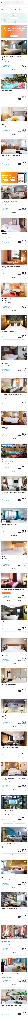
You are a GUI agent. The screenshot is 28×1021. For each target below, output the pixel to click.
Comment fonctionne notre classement (13, 11)
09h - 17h (14, 438)
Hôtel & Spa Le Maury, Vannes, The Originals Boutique (14, 491)
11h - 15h (14, 726)
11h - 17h (14, 245)
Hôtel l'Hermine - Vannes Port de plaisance (14, 361)
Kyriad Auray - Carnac (14, 122)
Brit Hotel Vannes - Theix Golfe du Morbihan (14, 588)
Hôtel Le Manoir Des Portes (14, 842)
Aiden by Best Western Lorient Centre (14, 907)
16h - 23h (20, 757)
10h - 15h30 (14, 503)
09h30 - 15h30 (8, 757)
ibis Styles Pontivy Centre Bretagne (14, 154)
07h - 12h (8, 920)
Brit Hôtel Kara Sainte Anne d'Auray (14, 459)
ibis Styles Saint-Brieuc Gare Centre (14, 1004)
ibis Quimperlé (14, 556)
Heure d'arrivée (5, 6)
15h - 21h (20, 822)
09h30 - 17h (14, 406)
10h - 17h (14, 69)
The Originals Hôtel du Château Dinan (14, 875)
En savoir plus (14, 35)
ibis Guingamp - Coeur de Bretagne (14, 265)
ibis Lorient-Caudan (14, 89)
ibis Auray (14, 233)
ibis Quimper (14, 426)
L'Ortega (14, 620)
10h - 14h (14, 1017)
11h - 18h (14, 789)
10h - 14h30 (14, 310)
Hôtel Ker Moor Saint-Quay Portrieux (14, 810)
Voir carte (15, 17)
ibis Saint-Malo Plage (14, 298)
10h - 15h (14, 568)
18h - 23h (20, 693)
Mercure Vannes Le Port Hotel (14, 523)
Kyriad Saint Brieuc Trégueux (14, 200)
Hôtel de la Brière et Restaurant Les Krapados (14, 777)
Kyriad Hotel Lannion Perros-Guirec (14, 972)
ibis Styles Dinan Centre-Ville (14, 714)
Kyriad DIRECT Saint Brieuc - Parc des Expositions (14, 56)
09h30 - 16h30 (14, 101)
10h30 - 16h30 (14, 535)
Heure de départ (16, 6)
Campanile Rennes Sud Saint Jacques (14, 393)
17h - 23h (20, 600)
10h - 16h (14, 134)
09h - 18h (14, 373)
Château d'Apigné (14, 940)
